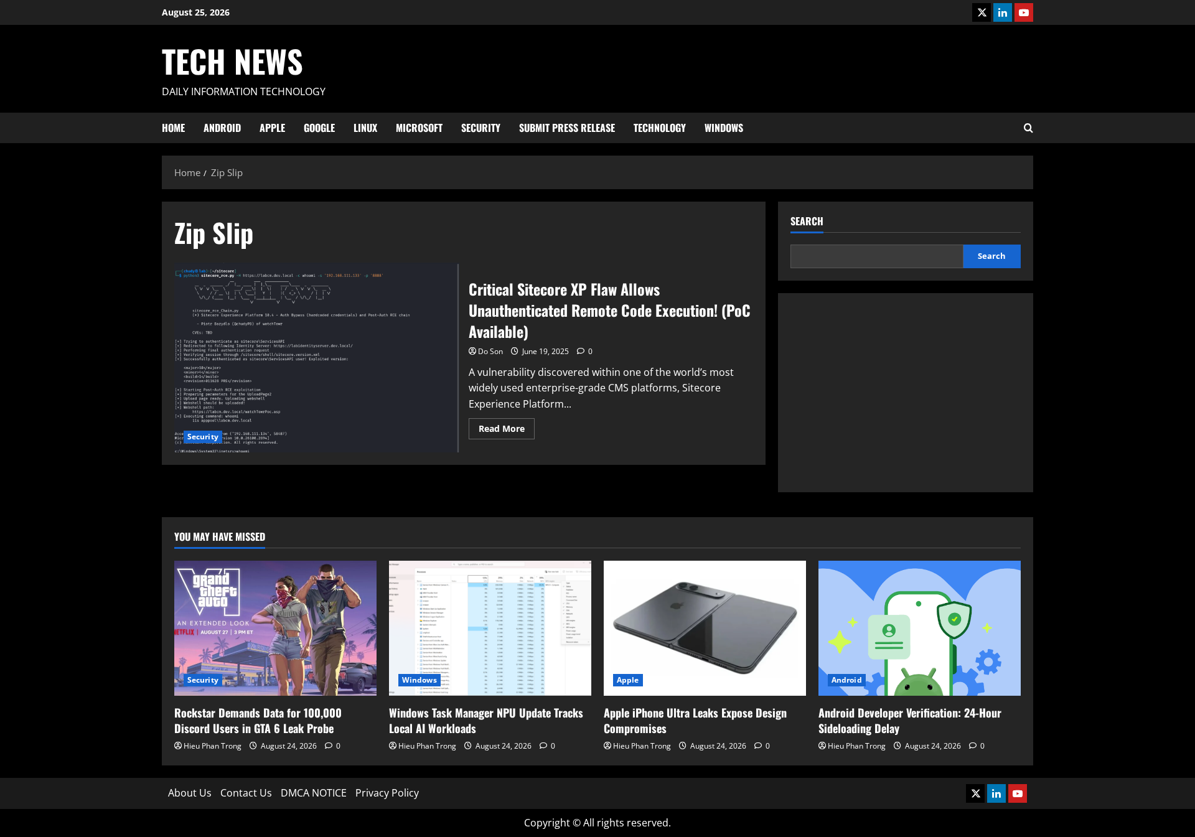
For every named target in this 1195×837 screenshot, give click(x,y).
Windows (724, 127)
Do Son (490, 351)
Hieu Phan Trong (212, 746)
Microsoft (419, 127)
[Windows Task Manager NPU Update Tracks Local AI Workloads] (490, 628)
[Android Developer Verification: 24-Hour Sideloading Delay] (919, 628)
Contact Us (246, 793)
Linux (365, 127)
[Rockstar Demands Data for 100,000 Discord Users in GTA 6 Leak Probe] (275, 628)
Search (806, 221)
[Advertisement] (905, 393)
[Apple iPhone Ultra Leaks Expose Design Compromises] (705, 628)
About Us (190, 793)
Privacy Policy (387, 793)
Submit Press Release (567, 127)
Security (480, 127)
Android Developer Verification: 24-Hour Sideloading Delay (909, 720)
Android (222, 127)
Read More (507, 430)
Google (319, 127)
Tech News (232, 60)
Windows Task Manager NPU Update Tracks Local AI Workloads (486, 720)
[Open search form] (1028, 128)
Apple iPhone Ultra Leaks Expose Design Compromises (695, 720)
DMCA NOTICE (314, 793)
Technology (660, 127)
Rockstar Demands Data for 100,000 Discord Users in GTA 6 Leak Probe (258, 720)
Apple (272, 127)
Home (173, 127)
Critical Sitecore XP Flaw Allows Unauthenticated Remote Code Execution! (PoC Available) (316, 357)
